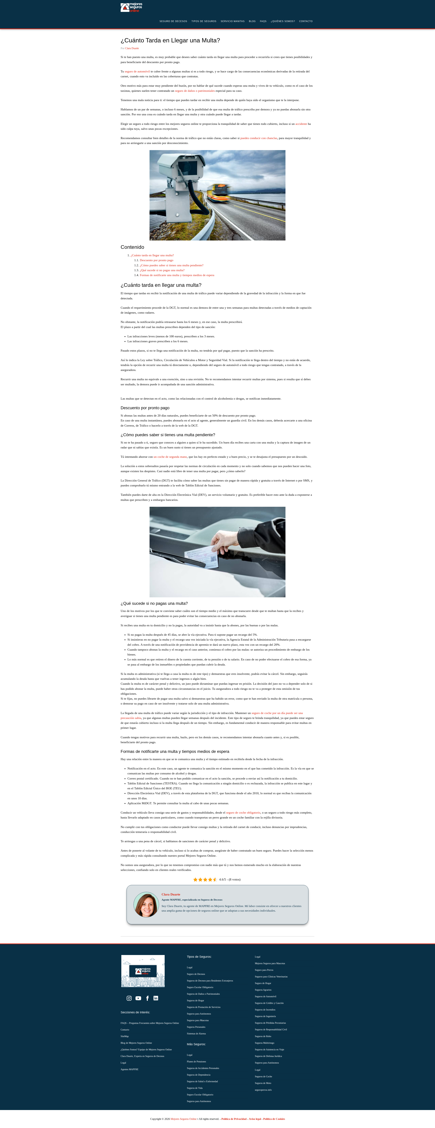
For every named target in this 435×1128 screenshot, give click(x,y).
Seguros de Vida (195, 1088)
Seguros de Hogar (195, 1000)
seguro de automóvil (137, 71)
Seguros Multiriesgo (264, 1043)
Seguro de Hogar (263, 983)
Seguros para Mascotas (198, 1020)
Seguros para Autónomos (199, 1014)
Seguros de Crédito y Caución (269, 1003)
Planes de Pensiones (196, 1061)
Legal (123, 1063)
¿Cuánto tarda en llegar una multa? (152, 255)
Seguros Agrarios (263, 990)
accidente (301, 124)
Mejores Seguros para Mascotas (270, 963)
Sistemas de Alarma (196, 1033)
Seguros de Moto (263, 1083)
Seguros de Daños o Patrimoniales (203, 994)
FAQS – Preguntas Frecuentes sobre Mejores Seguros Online (150, 1023)
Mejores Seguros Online (184, 1118)
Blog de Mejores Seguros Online (136, 1043)
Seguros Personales (196, 1027)
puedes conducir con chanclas (258, 138)
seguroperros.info (263, 1090)
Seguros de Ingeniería (265, 1016)
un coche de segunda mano (170, 456)
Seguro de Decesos (148, 7)
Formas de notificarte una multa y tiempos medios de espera (177, 275)
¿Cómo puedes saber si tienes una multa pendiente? (171, 265)
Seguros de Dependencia (198, 1075)
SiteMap (125, 1036)
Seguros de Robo (263, 1036)
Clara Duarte (171, 894)
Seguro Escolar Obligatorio (200, 987)
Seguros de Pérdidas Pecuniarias (270, 1023)
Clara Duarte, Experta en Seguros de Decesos (142, 1056)
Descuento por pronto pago (156, 260)
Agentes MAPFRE (129, 1069)
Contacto (125, 1029)
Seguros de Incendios (265, 1009)
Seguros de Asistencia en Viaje (269, 1049)
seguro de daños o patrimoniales (195, 90)
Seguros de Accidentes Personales (203, 1068)
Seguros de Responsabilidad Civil (271, 1029)
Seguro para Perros (264, 970)
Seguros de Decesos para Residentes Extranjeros (210, 980)
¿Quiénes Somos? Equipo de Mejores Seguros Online (146, 1049)
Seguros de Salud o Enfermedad (202, 1081)
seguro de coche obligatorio (243, 812)
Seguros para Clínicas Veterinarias (271, 976)
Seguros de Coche (263, 1076)
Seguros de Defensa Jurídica (268, 1056)
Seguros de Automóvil (265, 996)
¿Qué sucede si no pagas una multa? (162, 270)
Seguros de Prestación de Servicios (203, 1007)
